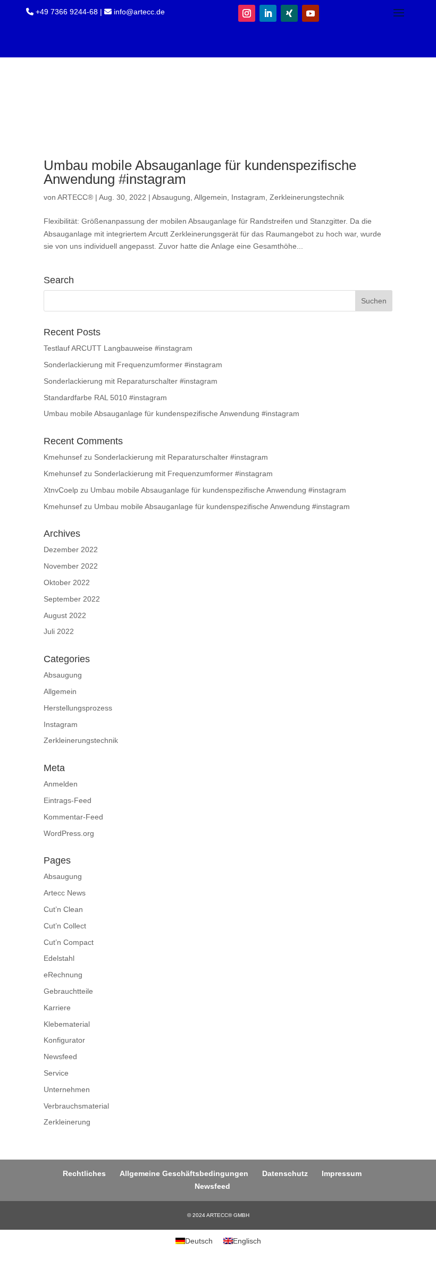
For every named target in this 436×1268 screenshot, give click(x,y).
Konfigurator (64, 1040)
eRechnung (63, 974)
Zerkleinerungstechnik (307, 197)
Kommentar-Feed (73, 817)
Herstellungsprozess (78, 708)
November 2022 (71, 566)
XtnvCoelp (61, 490)
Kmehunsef (63, 457)
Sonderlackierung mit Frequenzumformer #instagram (133, 364)
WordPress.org (69, 833)
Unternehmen (67, 1089)
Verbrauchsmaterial (76, 1106)
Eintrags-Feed (67, 800)
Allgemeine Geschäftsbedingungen (184, 1173)
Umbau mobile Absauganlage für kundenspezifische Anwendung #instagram (200, 172)
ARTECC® (75, 197)
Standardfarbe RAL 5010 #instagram (105, 397)
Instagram (248, 197)
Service (56, 1073)
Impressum (342, 1173)
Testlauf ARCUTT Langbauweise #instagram (118, 348)
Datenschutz (285, 1173)
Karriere (57, 1007)
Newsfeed (60, 1056)
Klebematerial (67, 1024)
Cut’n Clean (63, 909)
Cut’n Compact (69, 942)
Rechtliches (84, 1173)
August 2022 (65, 615)
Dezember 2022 (71, 549)
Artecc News (65, 893)
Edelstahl (59, 958)
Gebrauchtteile (68, 991)
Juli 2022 (59, 631)
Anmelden (61, 784)
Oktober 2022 (67, 582)
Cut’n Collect (65, 926)
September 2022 (72, 599)
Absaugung (171, 197)
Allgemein (210, 197)
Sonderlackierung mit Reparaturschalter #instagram (130, 381)
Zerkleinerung (67, 1122)
